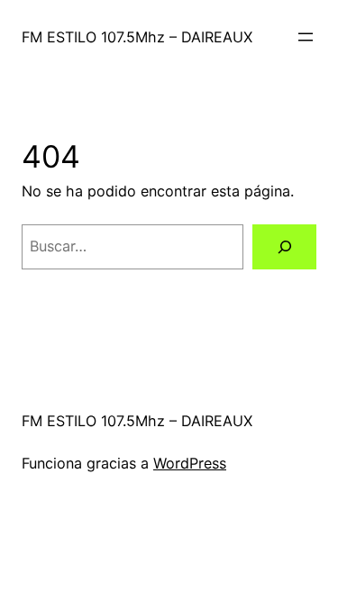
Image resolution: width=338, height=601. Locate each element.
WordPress (189, 463)
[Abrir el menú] (305, 37)
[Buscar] (284, 246)
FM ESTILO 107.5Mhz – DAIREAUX (137, 37)
